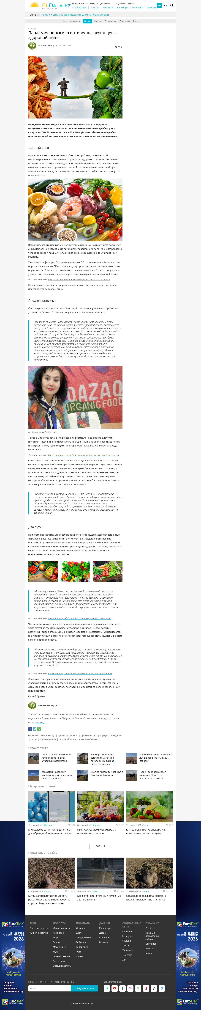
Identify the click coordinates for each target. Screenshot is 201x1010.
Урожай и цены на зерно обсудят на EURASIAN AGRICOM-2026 (75, 14)
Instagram (106, 718)
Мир (55, 937)
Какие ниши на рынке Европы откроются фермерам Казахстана (83, 455)
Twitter (126, 945)
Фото (135, 20)
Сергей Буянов (36, 696)
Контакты (150, 943)
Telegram (66, 718)
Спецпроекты (83, 937)
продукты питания (68, 735)
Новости (48, 825)
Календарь (105, 928)
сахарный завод (67, 739)
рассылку (39, 722)
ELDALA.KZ (152, 923)
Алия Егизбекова (56, 325)
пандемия (116, 735)
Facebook (46, 718)
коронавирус (48, 735)
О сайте (149, 928)
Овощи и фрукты (62, 965)
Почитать (83, 923)
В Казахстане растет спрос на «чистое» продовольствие (80, 673)
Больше (100, 846)
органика (33, 735)
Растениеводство (39, 928)
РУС (160, 5)
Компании (104, 937)
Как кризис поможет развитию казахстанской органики (79, 279)
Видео (79, 956)
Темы (33, 923)
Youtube (126, 940)
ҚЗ (165, 5)
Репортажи (110, 20)
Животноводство (39, 932)
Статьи (97, 20)
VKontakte (127, 950)
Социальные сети (131, 925)
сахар (34, 739)
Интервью (75, 20)
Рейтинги (125, 20)
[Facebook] (30, 729)
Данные (104, 923)
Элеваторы (59, 961)
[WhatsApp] (39, 729)
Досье (102, 932)
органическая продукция (94, 735)
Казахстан (58, 932)
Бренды (103, 942)
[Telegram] (34, 729)
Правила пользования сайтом (152, 936)
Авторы (149, 953)
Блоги (87, 20)
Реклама (149, 948)
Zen (124, 959)
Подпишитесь (85, 988)
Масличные (59, 946)
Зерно (95, 891)
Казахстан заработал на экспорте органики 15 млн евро (79, 618)
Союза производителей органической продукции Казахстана (77, 326)
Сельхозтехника (61, 956)
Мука (55, 951)
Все (65, 20)
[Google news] (162, 988)
